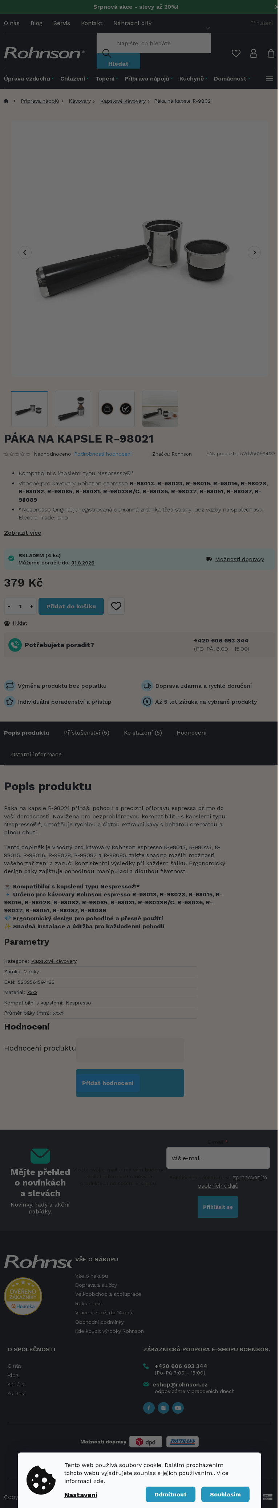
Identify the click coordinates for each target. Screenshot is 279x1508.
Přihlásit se (218, 1207)
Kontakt (91, 23)
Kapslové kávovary (54, 961)
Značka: (172, 454)
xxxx (32, 992)
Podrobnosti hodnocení (103, 454)
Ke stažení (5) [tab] (143, 732)
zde (98, 1481)
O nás (12, 23)
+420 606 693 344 (221, 640)
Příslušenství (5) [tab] (86, 732)
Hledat (118, 63)
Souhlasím (225, 1494)
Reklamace (88, 1303)
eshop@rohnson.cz (180, 1384)
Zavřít (43, 622)
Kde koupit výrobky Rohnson (109, 1331)
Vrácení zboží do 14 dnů (103, 1312)
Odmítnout (170, 1494)
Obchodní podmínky (99, 1322)
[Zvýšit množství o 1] (31, 606)
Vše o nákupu (91, 1276)
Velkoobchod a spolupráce (108, 1294)
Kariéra (16, 1384)
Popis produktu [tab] (26, 732)
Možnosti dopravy (229, 559)
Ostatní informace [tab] (36, 754)
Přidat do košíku (71, 606)
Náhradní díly (132, 23)
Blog (37, 23)
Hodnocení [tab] (192, 732)
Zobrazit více (22, 532)
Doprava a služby (96, 1285)
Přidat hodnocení (108, 1083)
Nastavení (80, 1495)
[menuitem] (30, 79)
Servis (61, 23)
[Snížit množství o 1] (9, 606)
